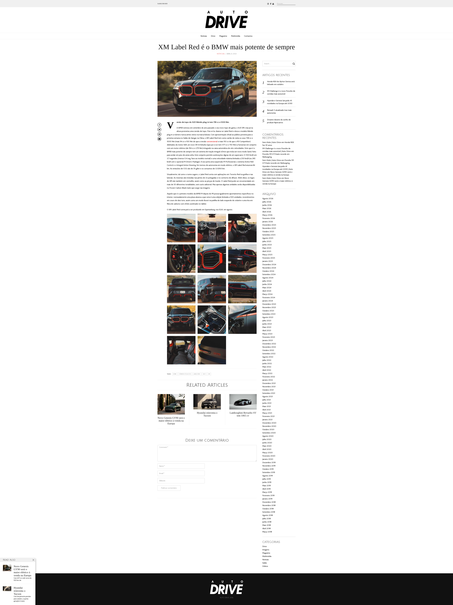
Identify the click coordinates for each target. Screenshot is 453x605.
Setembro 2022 (268, 353)
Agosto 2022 (267, 357)
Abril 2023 (266, 330)
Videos (265, 566)
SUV (204, 374)
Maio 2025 (266, 248)
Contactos (248, 36)
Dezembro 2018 (269, 502)
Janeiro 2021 (267, 419)
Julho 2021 (266, 400)
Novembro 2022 (269, 347)
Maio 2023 (266, 327)
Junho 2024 (267, 284)
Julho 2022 (266, 360)
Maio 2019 (266, 485)
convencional (212, 141)
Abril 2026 (266, 212)
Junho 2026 (267, 205)
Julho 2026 (266, 202)
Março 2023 (267, 334)
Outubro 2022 (268, 350)
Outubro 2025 (268, 231)
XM (209, 374)
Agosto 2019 (267, 476)
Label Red (196, 374)
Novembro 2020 (269, 426)
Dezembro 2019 (269, 462)
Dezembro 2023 (269, 304)
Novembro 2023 (269, 307)
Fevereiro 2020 (268, 456)
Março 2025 (267, 254)
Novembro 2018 (268, 505)
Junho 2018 (266, 522)
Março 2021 (267, 413)
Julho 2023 (266, 320)
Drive (213, 36)
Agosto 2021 (267, 396)
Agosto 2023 (267, 317)
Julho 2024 (266, 281)
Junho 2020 (267, 443)
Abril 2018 (266, 528)
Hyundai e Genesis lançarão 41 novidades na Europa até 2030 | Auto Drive (277, 169)
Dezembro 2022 (269, 344)
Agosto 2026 (267, 198)
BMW (174, 374)
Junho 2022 (267, 363)
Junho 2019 (266, 482)
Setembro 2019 (268, 472)
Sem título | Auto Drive (271, 142)
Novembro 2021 (268, 386)
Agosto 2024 (267, 278)
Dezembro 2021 (269, 383)
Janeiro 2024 (267, 301)
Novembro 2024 (269, 268)
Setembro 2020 (269, 433)
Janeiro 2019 (267, 499)
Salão (264, 563)
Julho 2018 (266, 518)
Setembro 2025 (268, 235)
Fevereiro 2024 (268, 297)
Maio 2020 (266, 446)
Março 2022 (267, 373)
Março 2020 (267, 452)
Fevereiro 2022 (268, 377)
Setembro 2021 (268, 393)
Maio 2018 (266, 525)
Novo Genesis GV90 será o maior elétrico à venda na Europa (277, 181)
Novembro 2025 (269, 228)
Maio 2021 (266, 406)
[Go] (294, 63)
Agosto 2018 (267, 515)
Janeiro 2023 (267, 340)
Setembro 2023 (268, 314)
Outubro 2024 (268, 271)
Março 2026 (267, 215)
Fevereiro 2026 (268, 218)
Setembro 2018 (268, 512)
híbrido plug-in (185, 374)
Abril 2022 (266, 370)
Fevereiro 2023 (268, 337)
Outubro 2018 (268, 509)
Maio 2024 (266, 287)
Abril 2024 (266, 291)
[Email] (159, 139)
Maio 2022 (266, 367)
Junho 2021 (266, 403)
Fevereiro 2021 (268, 416)
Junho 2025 (267, 245)
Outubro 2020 (268, 429)
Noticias (204, 36)
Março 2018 (267, 532)
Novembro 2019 (268, 466)
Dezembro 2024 (269, 264)
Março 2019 (267, 492)
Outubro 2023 (268, 311)
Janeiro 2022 (267, 380)
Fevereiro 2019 (268, 495)
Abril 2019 (266, 489)
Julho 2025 (266, 241)
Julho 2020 (266, 439)
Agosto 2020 (267, 436)
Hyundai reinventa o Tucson (19, 590)
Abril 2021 (266, 410)
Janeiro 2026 (267, 221)
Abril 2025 (266, 251)
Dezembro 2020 (269, 423)
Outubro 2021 (268, 390)
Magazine (223, 36)
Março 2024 (267, 294)
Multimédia (235, 36)
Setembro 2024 (268, 274)
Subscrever (162, 3)
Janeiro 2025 (267, 261)
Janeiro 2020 (267, 459)
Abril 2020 (266, 449)
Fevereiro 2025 (268, 258)
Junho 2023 (267, 324)
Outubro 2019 (268, 469)
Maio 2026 (266, 208)
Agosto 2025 (267, 238)
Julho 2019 (266, 479)
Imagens (265, 550)
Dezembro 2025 (269, 225)
